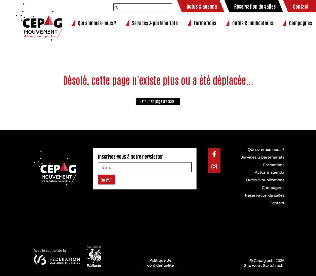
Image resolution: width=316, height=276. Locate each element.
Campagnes (273, 187)
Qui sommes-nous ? (266, 149)
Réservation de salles (264, 195)
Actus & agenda (269, 172)
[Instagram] (214, 167)
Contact (277, 202)
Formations (273, 164)
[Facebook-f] (214, 154)
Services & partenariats (262, 157)
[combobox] (142, 7)
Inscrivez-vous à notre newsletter (130, 156)
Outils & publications (265, 179)
